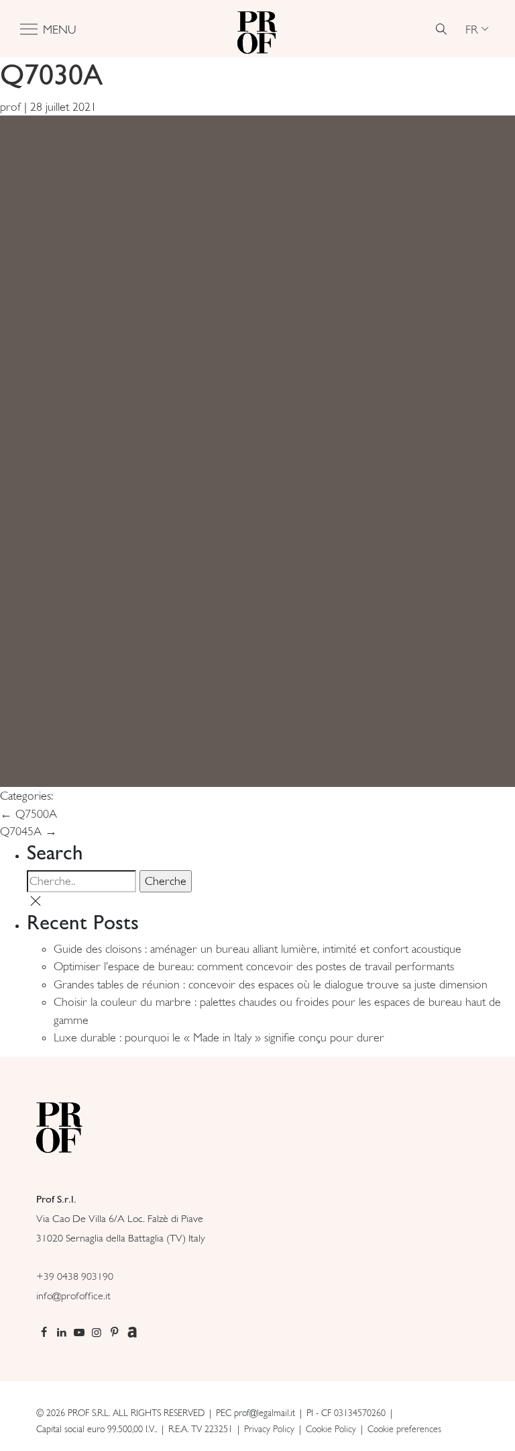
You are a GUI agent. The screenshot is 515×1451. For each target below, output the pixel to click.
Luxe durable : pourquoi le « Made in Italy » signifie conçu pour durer (219, 1037)
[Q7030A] (257, 450)
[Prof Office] (257, 29)
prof (10, 106)
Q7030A (51, 74)
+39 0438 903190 (74, 1276)
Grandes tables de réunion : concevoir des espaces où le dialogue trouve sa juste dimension (271, 984)
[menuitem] (477, 28)
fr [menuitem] (471, 28)
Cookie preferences (404, 1428)
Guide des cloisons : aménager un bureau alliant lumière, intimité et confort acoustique (257, 948)
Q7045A (28, 831)
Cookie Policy (331, 1428)
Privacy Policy (269, 1428)
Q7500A (28, 814)
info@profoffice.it (73, 1295)
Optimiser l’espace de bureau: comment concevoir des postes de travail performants (254, 966)
